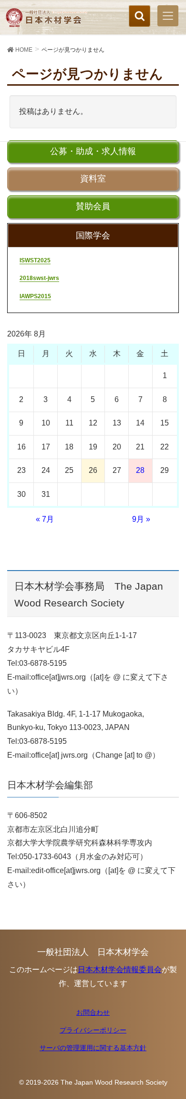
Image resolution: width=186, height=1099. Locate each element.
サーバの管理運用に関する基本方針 (93, 1048)
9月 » (141, 519)
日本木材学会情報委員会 (120, 969)
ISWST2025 (35, 260)
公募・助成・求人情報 (93, 151)
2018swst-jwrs (39, 278)
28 (140, 470)
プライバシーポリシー (93, 1030)
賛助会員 (93, 206)
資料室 (93, 178)
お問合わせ (93, 1012)
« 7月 (45, 519)
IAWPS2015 (35, 296)
